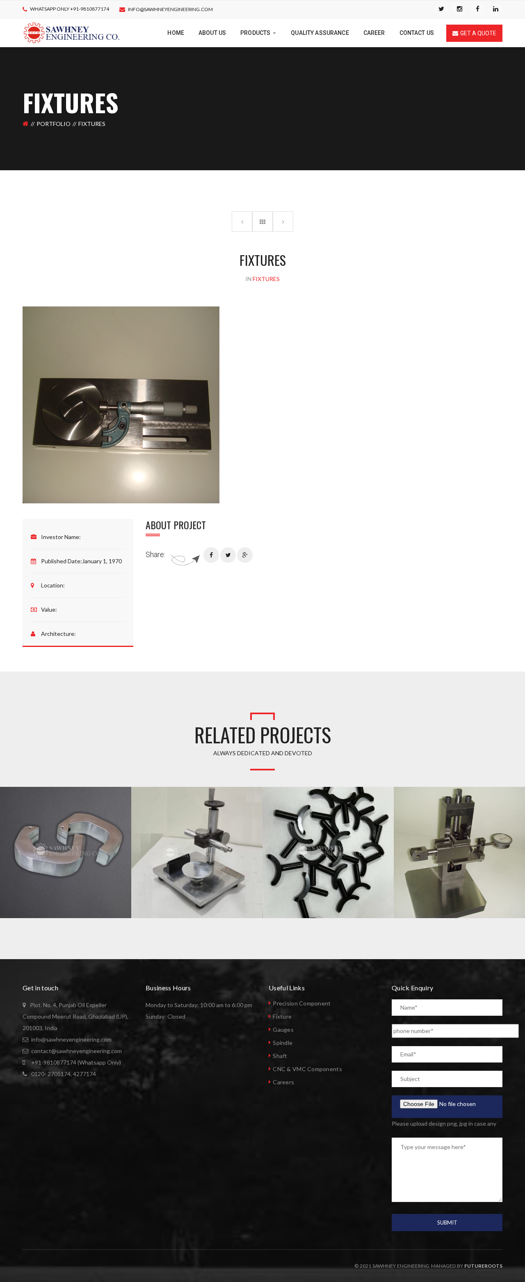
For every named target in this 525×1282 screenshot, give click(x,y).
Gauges (283, 1029)
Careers (283, 1082)
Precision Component (302, 1003)
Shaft (280, 1055)
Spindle (282, 1042)
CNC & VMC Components (307, 1068)
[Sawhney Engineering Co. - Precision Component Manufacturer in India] (71, 32)
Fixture (282, 1016)
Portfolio (54, 123)
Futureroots (483, 1266)
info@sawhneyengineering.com (170, 9)
